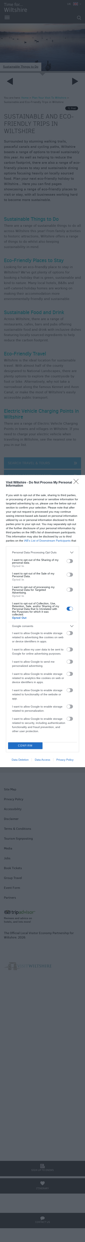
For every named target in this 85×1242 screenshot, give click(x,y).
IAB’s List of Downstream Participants (47, 540)
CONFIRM (25, 745)
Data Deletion (20, 759)
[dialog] (42, 621)
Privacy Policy (65, 759)
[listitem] (42, 552)
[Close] (77, 482)
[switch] (70, 561)
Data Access (42, 759)
